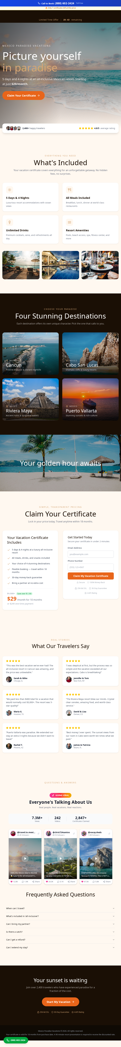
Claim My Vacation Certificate (90, 576)
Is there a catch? (14, 931)
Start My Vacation (58, 1002)
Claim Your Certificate (21, 95)
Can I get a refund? (15, 939)
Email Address (75, 547)
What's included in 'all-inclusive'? (22, 916)
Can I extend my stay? (17, 947)
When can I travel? (15, 908)
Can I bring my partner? (18, 924)
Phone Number (75, 560)
